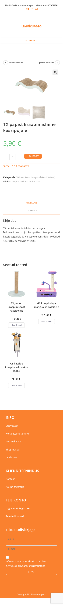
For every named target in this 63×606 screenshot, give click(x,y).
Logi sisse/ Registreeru (19, 508)
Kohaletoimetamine (17, 433)
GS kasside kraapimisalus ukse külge (16, 367)
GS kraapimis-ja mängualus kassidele (46, 305)
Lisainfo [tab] (31, 210)
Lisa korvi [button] (16, 325)
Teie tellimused (15, 516)
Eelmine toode (16, 62)
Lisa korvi (33, 156)
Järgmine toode (46, 62)
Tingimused (13, 449)
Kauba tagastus (15, 486)
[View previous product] (5, 62)
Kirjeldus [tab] (31, 202)
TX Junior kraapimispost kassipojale (16, 307)
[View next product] (57, 62)
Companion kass (19, 181)
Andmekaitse (13, 441)
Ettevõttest (12, 425)
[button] (55, 72)
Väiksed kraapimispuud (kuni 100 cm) (35, 177)
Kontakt (10, 479)
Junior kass (34, 181)
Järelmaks (11, 457)
